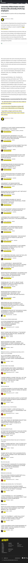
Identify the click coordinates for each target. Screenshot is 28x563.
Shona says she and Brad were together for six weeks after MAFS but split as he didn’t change (13, 488)
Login (9, 551)
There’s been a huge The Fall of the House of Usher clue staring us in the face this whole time (13, 379)
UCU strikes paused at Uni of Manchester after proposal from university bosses (13, 201)
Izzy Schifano (6, 267)
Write (18, 3)
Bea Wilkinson (7, 18)
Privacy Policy (11, 545)
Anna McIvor (6, 203)
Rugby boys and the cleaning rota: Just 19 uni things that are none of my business (13, 454)
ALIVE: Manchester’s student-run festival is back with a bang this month (13, 175)
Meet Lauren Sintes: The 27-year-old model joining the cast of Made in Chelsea (13, 445)
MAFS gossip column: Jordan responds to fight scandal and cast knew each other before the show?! (13, 344)
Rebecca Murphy (7, 149)
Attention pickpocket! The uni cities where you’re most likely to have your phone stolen (14, 432)
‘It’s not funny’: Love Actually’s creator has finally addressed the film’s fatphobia (13, 410)
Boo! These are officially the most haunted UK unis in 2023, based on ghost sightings (13, 334)
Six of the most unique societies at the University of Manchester (13, 209)
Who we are (19, 544)
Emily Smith (6, 336)
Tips (21, 3)
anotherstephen (7, 314)
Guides (17, 130)
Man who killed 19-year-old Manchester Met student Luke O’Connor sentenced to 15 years (12, 304)
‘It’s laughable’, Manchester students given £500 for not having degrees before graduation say (13, 265)
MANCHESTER (7, 131)
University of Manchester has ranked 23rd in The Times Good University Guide (11, 228)
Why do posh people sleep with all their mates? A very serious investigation (13, 477)
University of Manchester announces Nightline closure (11, 184)
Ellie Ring (5, 424)
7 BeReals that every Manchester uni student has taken (13, 128)
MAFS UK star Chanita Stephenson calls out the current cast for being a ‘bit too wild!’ (13, 508)
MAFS (12, 347)
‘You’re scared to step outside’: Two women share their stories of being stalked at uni (14, 390)
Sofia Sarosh (6, 130)
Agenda (13, 130)
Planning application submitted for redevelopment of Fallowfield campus (14, 147)
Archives (10, 546)
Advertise (10, 544)
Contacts (19, 545)
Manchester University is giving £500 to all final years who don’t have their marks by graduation (14, 274)
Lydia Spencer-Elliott (8, 327)
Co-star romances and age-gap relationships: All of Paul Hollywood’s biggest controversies (12, 323)
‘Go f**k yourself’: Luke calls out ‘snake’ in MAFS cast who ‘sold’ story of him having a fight (13, 518)
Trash (17, 372)
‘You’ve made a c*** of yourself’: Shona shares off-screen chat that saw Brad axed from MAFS (14, 497)
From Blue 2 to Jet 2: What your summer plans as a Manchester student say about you (12, 284)
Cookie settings (20, 546)
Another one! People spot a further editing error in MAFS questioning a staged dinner (14, 399)
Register (10, 550)
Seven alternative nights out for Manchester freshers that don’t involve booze (13, 156)
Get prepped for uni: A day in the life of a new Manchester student (14, 255)
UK (4, 315)
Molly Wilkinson (7, 178)
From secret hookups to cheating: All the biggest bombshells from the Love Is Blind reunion (13, 466)
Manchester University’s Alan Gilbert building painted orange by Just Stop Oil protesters (13, 137)
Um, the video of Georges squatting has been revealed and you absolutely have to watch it (13, 421)
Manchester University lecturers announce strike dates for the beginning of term (13, 247)
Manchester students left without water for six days (14, 192)
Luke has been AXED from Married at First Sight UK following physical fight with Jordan (14, 527)
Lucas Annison (7, 140)
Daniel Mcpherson (8, 240)
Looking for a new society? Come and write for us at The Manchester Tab (14, 218)
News (12, 18)
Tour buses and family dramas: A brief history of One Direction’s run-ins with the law (12, 369)
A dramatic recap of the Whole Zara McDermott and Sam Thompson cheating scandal (14, 312)
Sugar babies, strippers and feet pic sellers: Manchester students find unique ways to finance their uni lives (12, 112)
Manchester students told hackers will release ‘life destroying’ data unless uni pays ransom (12, 293)
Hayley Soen (6, 347)
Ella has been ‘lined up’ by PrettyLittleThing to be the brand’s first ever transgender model (12, 357)
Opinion (21, 130)
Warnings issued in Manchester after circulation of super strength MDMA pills (12, 166)
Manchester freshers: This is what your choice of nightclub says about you (13, 237)
